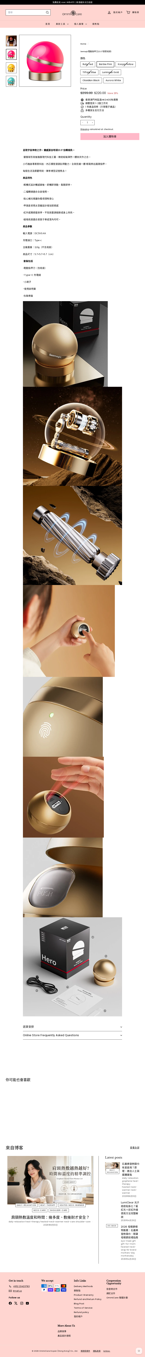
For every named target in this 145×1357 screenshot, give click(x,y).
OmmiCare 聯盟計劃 (117, 1297)
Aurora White (113, 80)
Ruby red (89, 64)
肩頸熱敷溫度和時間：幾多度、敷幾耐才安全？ (50, 1217)
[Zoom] (45, 61)
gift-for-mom (128, 1243)
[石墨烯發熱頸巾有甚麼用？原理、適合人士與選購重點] (112, 1166)
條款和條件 (85, 1351)
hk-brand (131, 1249)
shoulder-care (58, 1210)
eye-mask (112, 1226)
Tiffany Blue (90, 73)
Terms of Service (83, 1307)
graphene (127, 1181)
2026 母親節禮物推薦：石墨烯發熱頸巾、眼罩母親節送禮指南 (129, 1232)
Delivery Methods (83, 1286)
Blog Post (79, 1303)
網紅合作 (110, 1293)
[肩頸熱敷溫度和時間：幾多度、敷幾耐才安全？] (50, 1180)
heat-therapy (48, 1205)
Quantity (86, 116)
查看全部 (134, 1147)
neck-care (40, 1210)
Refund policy (81, 1312)
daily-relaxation (26, 1205)
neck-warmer (129, 1191)
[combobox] (28, 12)
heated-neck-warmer (72, 1205)
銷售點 (96, 24)
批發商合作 (111, 1288)
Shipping (84, 129)
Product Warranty (83, 1294)
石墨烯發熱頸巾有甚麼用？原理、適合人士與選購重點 (130, 1169)
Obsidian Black (91, 80)
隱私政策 (97, 1351)
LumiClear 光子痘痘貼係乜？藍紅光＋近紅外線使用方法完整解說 (130, 1210)
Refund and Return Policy (88, 1299)
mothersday (127, 1255)
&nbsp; (106, 1351)
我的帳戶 (78, 1316)
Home (83, 44)
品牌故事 (62, 1331)
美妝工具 (61, 24)
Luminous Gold (111, 73)
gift (134, 1240)
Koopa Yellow (127, 64)
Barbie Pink (105, 64)
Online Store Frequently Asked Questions (51, 1035)
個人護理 (79, 24)
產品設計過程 (64, 1335)
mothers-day (128, 1252)
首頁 (47, 24)
